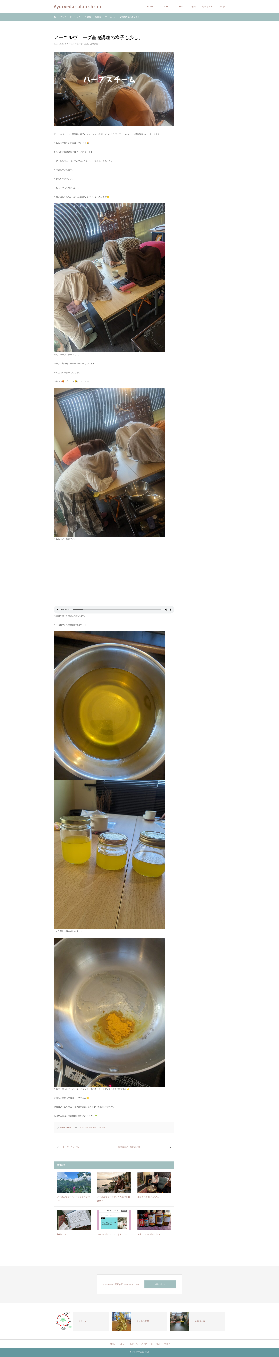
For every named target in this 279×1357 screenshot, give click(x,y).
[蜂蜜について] (74, 1220)
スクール (179, 6)
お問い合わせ (160, 1284)
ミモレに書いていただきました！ (112, 1234)
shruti (68, 1127)
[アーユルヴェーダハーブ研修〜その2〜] (74, 1182)
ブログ (222, 6)
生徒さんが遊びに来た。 (148, 1197)
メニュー (164, 6)
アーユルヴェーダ (75, 44)
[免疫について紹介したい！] (154, 1220)
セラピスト (207, 6)
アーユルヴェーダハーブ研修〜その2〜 (73, 1199)
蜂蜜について (63, 1234)
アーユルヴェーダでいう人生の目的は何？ (113, 1199)
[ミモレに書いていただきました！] (114, 1220)
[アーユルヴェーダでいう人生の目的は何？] (114, 1182)
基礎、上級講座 (91, 44)
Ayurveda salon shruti (77, 6)
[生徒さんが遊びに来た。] (154, 1182)
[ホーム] (55, 17)
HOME (150, 6)
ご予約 (192, 6)
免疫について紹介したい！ (149, 1234)
